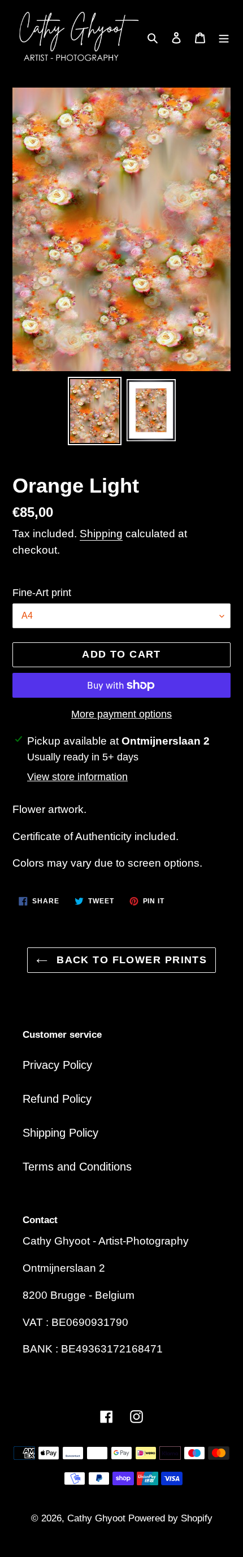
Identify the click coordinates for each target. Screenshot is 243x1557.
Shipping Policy (60, 1133)
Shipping (101, 534)
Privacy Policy (57, 1065)
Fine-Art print (41, 592)
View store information (77, 776)
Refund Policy (57, 1099)
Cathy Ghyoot (97, 1518)
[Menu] (224, 37)
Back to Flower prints (130, 959)
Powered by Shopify (170, 1518)
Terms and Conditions (77, 1166)
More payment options (121, 714)
